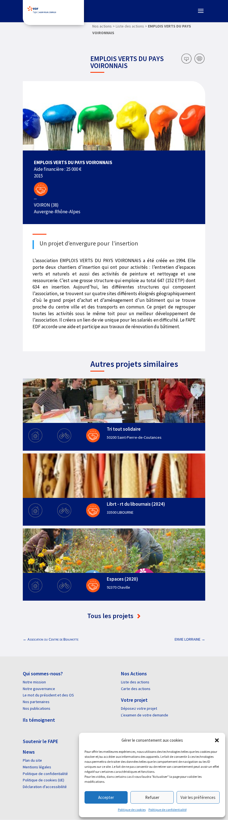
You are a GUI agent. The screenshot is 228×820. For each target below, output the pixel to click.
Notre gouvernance (39, 688)
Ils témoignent (39, 720)
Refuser (152, 797)
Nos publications (36, 708)
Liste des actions (135, 681)
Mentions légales (37, 766)
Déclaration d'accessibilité (45, 786)
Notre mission (34, 681)
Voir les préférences (197, 797)
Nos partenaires (36, 701)
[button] (217, 740)
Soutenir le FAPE (40, 741)
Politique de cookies (132, 810)
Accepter (106, 797)
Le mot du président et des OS (48, 695)
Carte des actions (135, 688)
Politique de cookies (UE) (43, 780)
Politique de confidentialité (167, 810)
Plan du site (32, 760)
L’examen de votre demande (144, 715)
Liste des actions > (131, 26)
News (29, 752)
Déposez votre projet (139, 708)
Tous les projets (111, 615)
